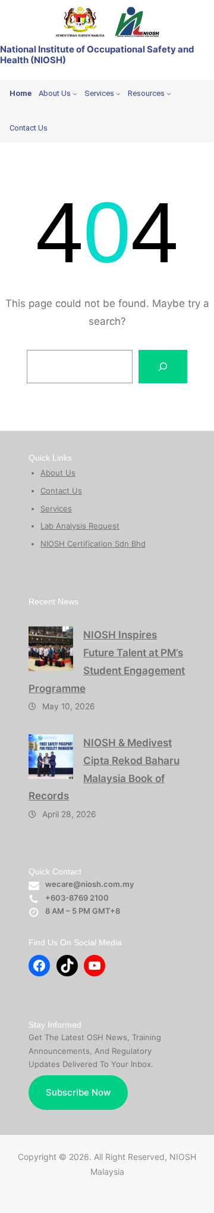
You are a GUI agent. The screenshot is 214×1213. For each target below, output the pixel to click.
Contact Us (61, 490)
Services (56, 508)
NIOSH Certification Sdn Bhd (93, 543)
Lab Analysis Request (79, 526)
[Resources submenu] (168, 93)
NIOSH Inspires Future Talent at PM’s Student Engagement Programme (107, 661)
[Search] (163, 366)
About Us (57, 472)
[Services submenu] (118, 93)
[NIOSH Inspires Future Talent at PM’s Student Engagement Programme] (51, 648)
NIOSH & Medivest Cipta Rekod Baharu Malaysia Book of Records (104, 769)
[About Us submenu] (75, 93)
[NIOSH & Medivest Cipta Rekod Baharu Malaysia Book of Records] (51, 756)
